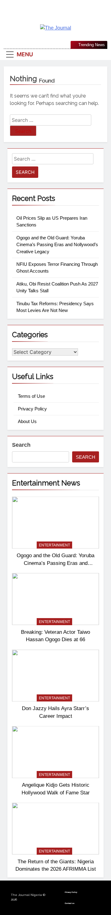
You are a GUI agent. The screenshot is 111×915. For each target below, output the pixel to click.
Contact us (69, 903)
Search (21, 445)
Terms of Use (31, 396)
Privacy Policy (32, 408)
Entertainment (54, 545)
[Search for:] (50, 120)
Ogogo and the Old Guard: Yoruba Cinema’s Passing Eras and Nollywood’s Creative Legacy (57, 244)
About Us (27, 421)
